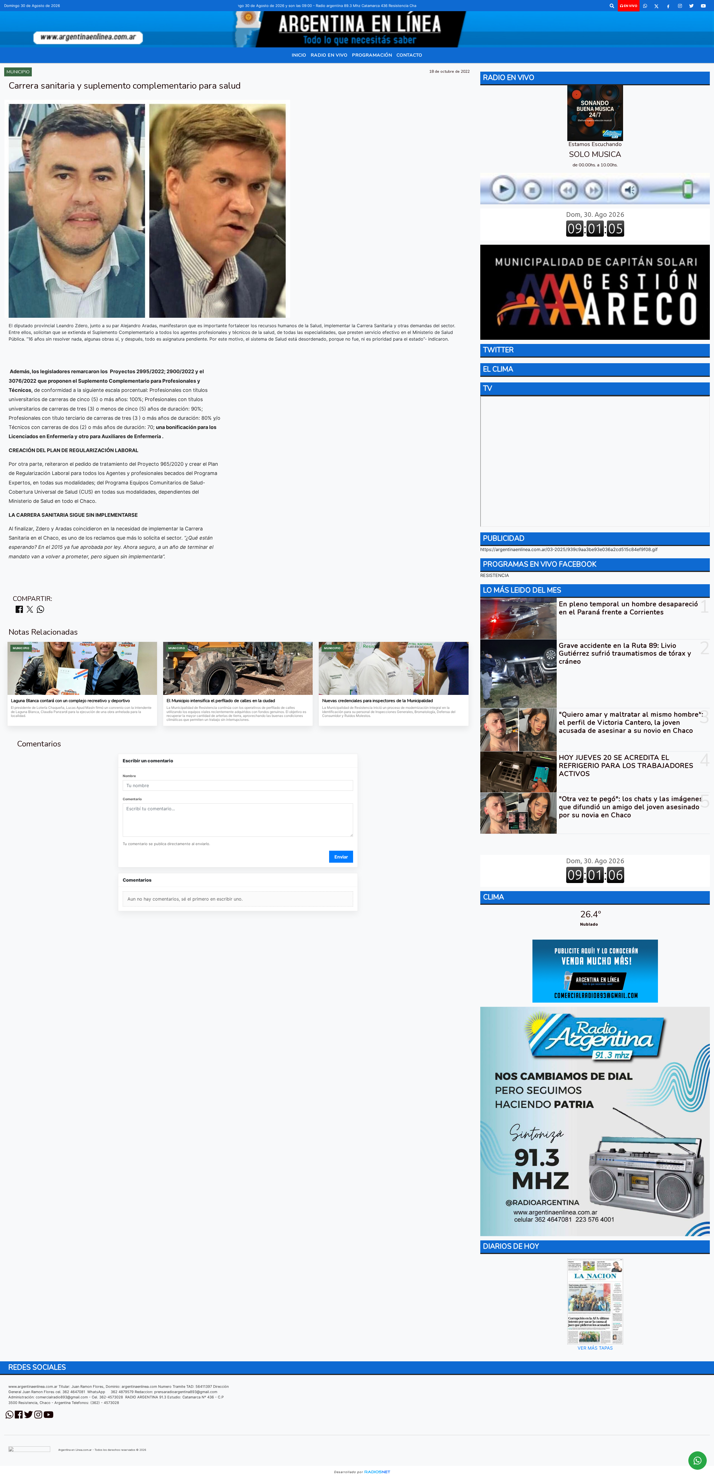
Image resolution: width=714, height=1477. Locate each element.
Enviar (341, 857)
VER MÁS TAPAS (594, 1348)
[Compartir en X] (30, 609)
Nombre (129, 776)
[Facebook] (668, 6)
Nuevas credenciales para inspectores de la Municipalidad (377, 701)
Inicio (299, 55)
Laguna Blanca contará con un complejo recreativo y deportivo (70, 701)
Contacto (409, 55)
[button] (612, 6)
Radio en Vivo (329, 55)
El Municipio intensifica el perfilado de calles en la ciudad (221, 701)
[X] (656, 6)
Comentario (132, 799)
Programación (372, 55)
